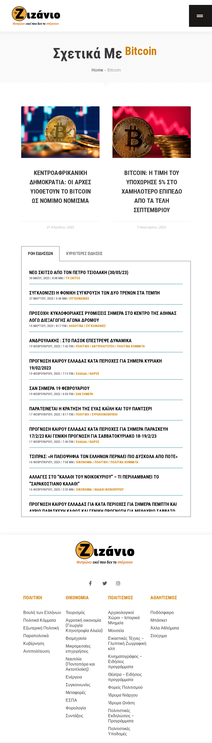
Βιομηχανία (76, 638)
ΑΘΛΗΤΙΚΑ (76, 326)
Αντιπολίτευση (103, 346)
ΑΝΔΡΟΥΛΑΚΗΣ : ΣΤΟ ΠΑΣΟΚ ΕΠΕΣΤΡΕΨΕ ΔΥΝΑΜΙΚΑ (80, 340)
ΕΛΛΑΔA (81, 374)
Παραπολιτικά (36, 635)
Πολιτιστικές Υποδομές (119, 731)
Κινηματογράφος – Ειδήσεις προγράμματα (125, 661)
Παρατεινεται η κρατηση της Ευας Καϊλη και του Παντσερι (90, 408)
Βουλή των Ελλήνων (42, 612)
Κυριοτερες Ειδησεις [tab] (84, 253)
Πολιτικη (32, 597)
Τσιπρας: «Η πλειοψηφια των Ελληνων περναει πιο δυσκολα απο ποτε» (103, 456)
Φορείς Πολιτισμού (125, 687)
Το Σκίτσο (72, 278)
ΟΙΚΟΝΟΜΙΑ (84, 462)
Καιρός (94, 374)
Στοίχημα (158, 635)
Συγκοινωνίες (79, 298)
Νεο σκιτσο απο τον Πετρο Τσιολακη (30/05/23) (78, 272)
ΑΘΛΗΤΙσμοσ (163, 597)
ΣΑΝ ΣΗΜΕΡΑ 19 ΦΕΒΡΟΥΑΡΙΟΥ (59, 388)
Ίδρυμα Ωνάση (121, 702)
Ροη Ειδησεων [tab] (40, 253)
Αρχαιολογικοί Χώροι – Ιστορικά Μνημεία (124, 617)
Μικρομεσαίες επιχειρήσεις (78, 649)
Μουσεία (116, 630)
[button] (200, 16)
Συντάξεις (74, 715)
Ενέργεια (74, 677)
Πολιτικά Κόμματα (131, 346)
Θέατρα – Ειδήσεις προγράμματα (125, 677)
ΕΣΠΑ (71, 700)
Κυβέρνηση (33, 643)
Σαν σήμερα (84, 394)
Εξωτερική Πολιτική (41, 628)
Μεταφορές (76, 692)
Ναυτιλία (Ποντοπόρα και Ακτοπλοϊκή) (80, 664)
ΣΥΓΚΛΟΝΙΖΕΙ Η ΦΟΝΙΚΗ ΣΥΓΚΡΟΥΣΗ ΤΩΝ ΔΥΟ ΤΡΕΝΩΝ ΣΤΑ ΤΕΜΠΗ (94, 292)
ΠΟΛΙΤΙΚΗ (82, 346)
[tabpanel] (106, 389)
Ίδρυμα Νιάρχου (123, 695)
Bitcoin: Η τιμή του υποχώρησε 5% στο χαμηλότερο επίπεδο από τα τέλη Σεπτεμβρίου (152, 191)
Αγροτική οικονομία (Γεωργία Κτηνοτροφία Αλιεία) (84, 625)
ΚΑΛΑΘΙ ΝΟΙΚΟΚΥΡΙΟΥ (109, 489)
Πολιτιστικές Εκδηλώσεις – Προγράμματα (121, 715)
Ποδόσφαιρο (162, 612)
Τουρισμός (75, 612)
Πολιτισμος (120, 597)
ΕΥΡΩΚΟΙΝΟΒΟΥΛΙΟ (105, 414)
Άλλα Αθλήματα (164, 628)
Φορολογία (76, 708)
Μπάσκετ (158, 620)
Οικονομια (77, 597)
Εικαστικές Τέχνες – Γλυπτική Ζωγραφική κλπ (127, 643)
